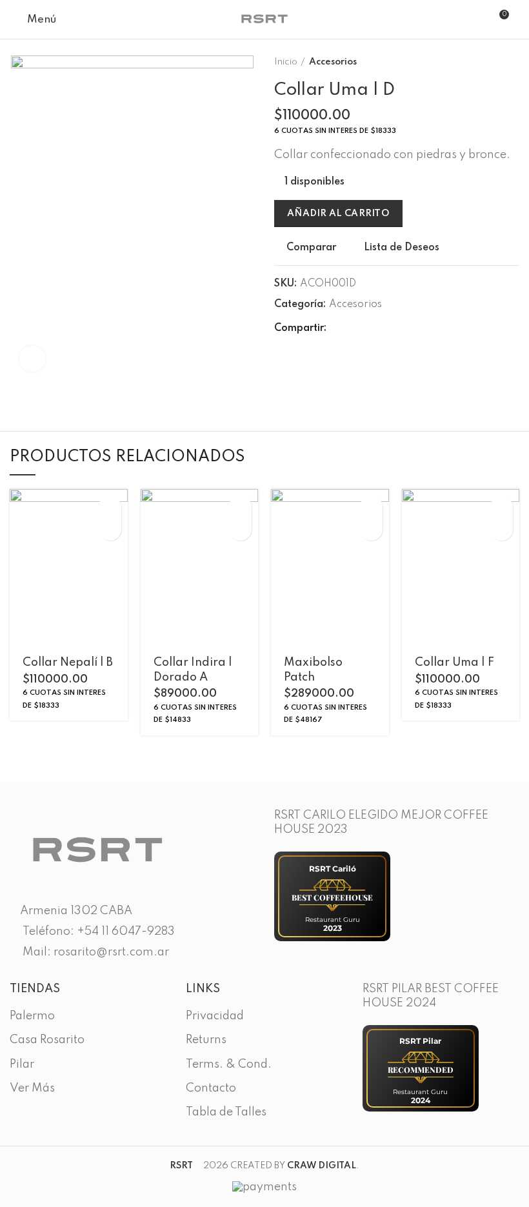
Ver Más (32, 1088)
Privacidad (215, 1016)
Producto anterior (487, 61)
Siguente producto (512, 61)
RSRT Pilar (420, 1041)
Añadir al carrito (338, 213)
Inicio (285, 61)
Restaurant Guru (332, 919)
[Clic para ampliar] (32, 359)
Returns (206, 1040)
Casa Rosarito (47, 1040)
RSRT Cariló (332, 868)
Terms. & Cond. (229, 1064)
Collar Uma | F (454, 662)
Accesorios (333, 61)
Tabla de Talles (226, 1112)
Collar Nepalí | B (68, 662)
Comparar (311, 247)
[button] (110, 506)
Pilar (22, 1064)
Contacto (211, 1088)
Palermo (32, 1016)
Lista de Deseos (401, 247)
